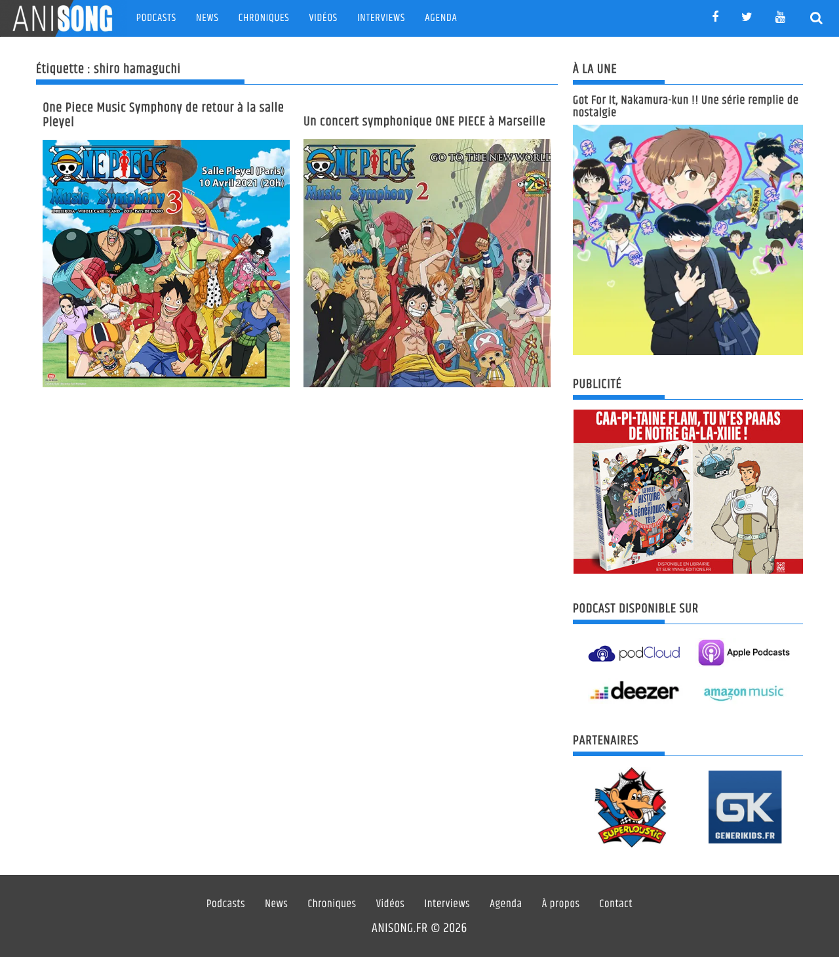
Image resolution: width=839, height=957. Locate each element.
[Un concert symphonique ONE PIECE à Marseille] (427, 263)
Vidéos (323, 18)
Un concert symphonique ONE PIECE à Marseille (424, 122)
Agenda (441, 18)
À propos (561, 904)
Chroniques (264, 18)
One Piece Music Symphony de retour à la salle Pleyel (163, 115)
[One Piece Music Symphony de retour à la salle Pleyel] (166, 263)
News (207, 18)
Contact (616, 904)
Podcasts (156, 18)
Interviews (381, 18)
